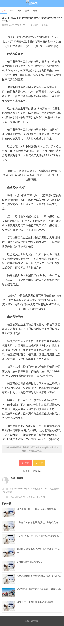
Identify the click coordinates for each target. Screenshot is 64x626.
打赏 (41, 462)
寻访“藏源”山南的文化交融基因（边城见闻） (39, 589)
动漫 (35, 10)
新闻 (4, 10)
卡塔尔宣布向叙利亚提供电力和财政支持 (37, 522)
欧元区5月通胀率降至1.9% (30, 562)
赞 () (27, 462)
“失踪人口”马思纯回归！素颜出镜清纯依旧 (28, 496)
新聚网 (32, 3)
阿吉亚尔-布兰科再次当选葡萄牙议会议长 (38, 535)
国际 (36, 25)
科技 (19, 10)
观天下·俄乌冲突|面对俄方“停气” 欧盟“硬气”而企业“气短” (32, 19)
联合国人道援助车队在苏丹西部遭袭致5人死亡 (39, 550)
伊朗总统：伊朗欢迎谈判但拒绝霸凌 (35, 602)
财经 (11, 10)
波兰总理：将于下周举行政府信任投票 (36, 509)
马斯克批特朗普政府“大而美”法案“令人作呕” (39, 575)
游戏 (27, 10)
